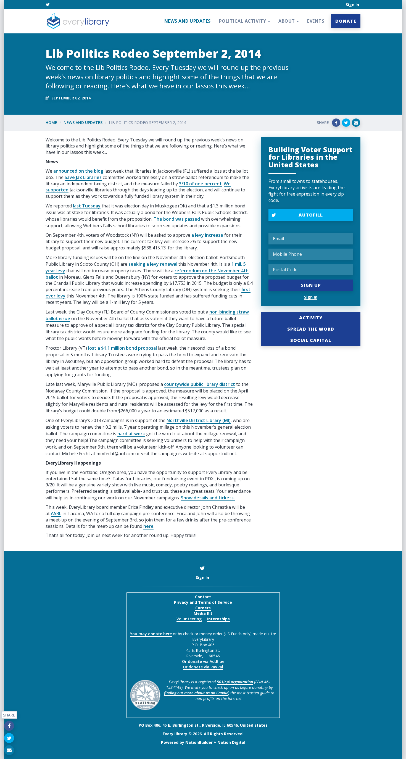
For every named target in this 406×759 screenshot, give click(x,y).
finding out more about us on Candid (196, 692)
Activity (311, 318)
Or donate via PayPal (203, 667)
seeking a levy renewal (152, 264)
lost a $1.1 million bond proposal (122, 348)
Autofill (311, 215)
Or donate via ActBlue (203, 661)
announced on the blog (78, 171)
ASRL (56, 513)
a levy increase (207, 235)
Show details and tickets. (208, 498)
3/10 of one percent (200, 184)
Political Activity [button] (243, 21)
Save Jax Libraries (83, 177)
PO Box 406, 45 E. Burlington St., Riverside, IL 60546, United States (203, 725)
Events (315, 21)
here (148, 526)
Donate (345, 21)
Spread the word (310, 329)
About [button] (287, 21)
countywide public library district (199, 384)
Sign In (352, 4)
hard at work (131, 434)
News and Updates (187, 21)
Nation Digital (231, 742)
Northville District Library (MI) (199, 420)
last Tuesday (87, 206)
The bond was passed (177, 219)
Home (51, 122)
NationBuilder (199, 742)
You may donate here (151, 633)
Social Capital (310, 340)
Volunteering (189, 618)
